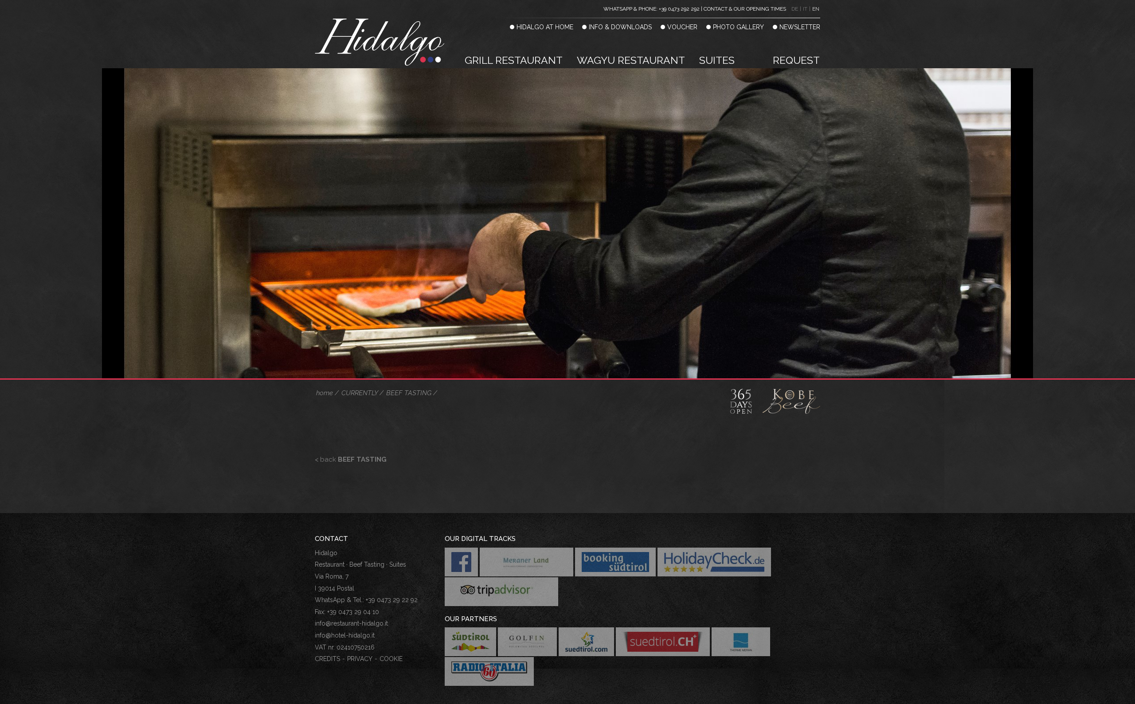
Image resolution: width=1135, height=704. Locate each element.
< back (351, 459)
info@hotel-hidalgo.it (345, 635)
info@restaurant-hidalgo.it (351, 623)
